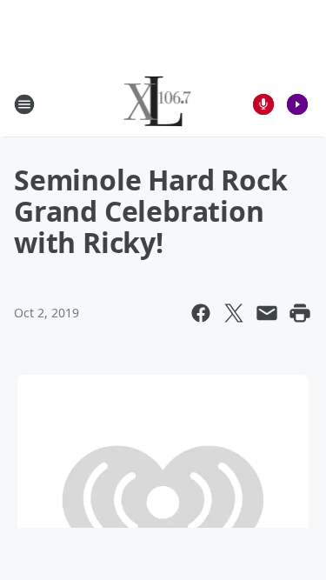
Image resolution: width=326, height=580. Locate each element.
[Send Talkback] (263, 104)
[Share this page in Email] (267, 313)
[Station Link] (157, 104)
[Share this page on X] (234, 313)
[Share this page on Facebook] (201, 313)
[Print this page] (300, 313)
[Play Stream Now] (297, 104)
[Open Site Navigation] (24, 104)
